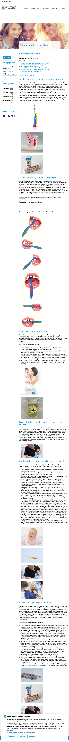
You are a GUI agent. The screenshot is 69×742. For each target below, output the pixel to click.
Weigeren (22, 736)
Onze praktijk (35, 8)
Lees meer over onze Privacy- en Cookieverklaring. (21, 732)
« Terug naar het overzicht (26, 76)
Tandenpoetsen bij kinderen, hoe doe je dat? (33, 65)
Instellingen (12, 736)
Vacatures (46, 8)
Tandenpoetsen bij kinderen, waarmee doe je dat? (35, 63)
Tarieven (54, 8)
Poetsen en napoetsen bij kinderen (31, 71)
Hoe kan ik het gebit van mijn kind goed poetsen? (35, 69)
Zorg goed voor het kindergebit (30, 66)
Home (26, 8)
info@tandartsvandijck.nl (10, 75)
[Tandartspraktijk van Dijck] (9, 8)
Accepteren (32, 736)
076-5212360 (9, 72)
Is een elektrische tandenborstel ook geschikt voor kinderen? (39, 68)
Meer (63, 8)
